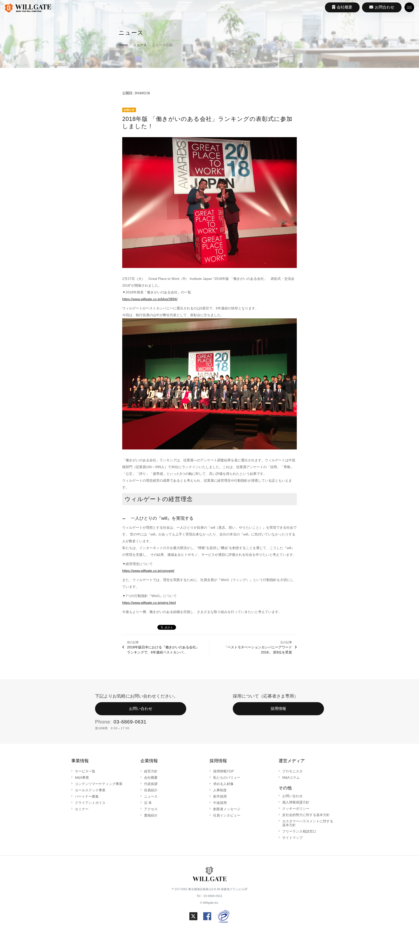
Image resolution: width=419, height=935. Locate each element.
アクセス (151, 809)
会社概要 (151, 777)
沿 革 (148, 803)
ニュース (140, 45)
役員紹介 (151, 790)
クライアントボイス (90, 803)
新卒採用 (220, 796)
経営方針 (151, 771)
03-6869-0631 (129, 721)
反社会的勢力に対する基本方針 (306, 815)
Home (123, 45)
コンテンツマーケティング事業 (98, 784)
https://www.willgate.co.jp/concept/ (148, 571)
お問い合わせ (140, 709)
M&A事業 (82, 777)
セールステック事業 (90, 790)
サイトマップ (292, 838)
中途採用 (220, 803)
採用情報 (278, 709)
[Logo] (28, 8)
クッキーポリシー (295, 808)
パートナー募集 (87, 796)
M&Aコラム (291, 777)
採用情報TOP (223, 771)
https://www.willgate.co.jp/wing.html (149, 603)
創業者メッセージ (226, 809)
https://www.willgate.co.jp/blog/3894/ (149, 299)
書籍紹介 (151, 815)
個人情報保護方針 (295, 802)
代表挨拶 (151, 784)
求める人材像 (223, 784)
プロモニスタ (292, 771)
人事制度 (220, 790)
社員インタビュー (226, 815)
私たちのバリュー (226, 777)
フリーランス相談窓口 (299, 831)
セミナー (82, 809)
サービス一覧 (85, 771)
